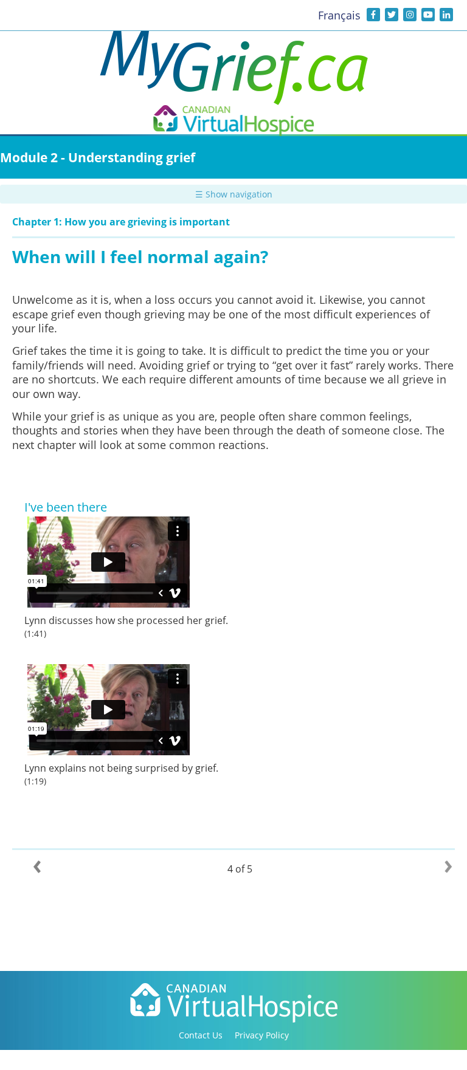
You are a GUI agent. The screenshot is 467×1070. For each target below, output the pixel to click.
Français (339, 15)
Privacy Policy (262, 1035)
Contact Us (201, 1035)
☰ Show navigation (233, 194)
